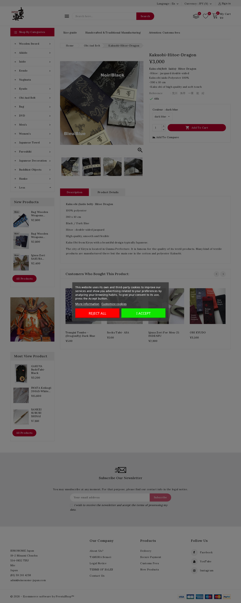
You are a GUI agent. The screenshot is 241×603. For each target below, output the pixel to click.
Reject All (97, 313)
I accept (143, 313)
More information (87, 304)
